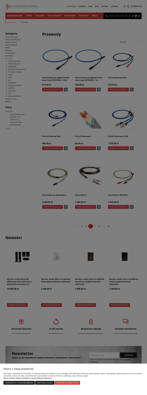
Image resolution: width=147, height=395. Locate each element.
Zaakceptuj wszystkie (67, 383)
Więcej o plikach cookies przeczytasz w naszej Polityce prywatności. (27, 378)
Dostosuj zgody (45, 383)
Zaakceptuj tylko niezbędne (19, 383)
